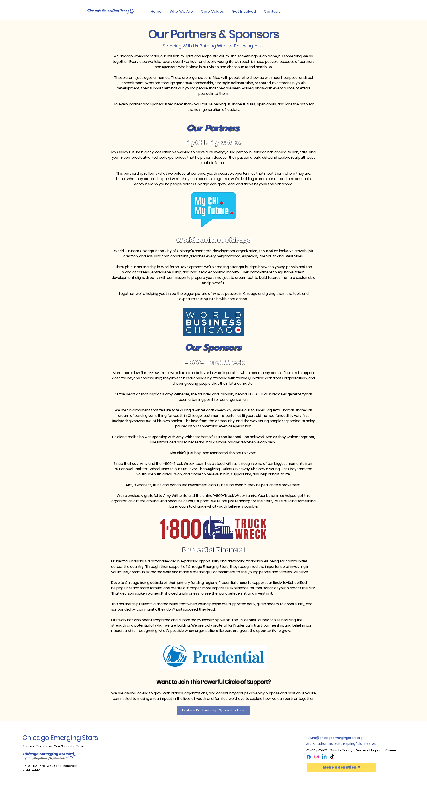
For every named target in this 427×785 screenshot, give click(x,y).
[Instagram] (316, 757)
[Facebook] (309, 757)
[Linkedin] (324, 757)
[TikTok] (332, 757)
